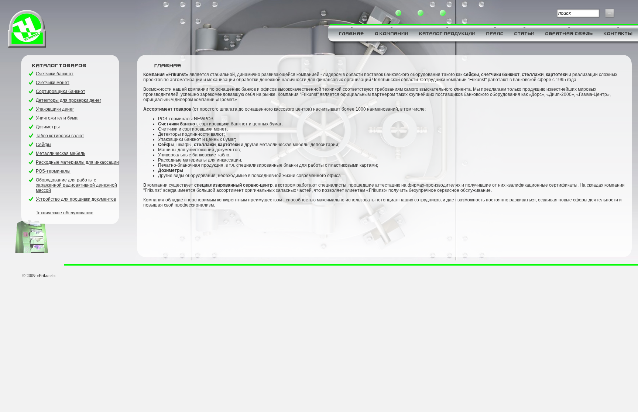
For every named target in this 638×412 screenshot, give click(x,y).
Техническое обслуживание (64, 212)
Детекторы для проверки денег (68, 100)
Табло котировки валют (60, 135)
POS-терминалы (53, 171)
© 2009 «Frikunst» (39, 275)
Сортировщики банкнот (60, 91)
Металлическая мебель (60, 153)
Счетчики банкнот (54, 73)
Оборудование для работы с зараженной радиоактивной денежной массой (76, 185)
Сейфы (43, 144)
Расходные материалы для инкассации (77, 162)
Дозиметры (48, 126)
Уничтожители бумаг (57, 118)
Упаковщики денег (55, 109)
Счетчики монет (52, 82)
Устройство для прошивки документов (76, 199)
